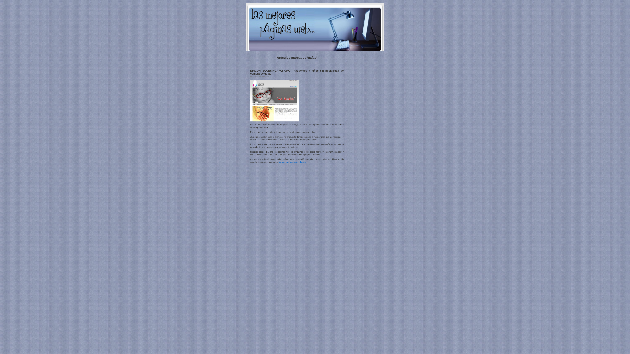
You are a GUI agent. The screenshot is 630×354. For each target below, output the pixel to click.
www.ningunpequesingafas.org (292, 162)
